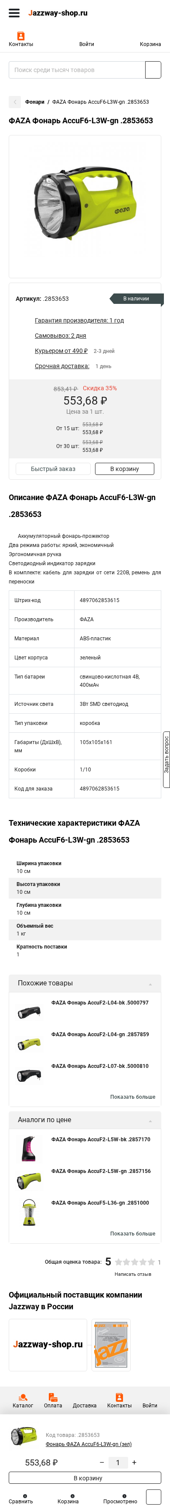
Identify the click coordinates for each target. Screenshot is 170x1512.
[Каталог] (14, 13)
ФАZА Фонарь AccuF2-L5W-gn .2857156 (101, 1171)
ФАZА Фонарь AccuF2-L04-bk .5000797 (100, 1003)
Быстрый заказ (53, 468)
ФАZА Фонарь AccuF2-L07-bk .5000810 (100, 1066)
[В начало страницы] (153, 1497)
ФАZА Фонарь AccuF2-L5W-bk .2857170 (100, 1139)
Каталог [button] (23, 1406)
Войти (86, 44)
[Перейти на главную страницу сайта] (65, 13)
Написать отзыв (133, 1274)
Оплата (53, 1406)
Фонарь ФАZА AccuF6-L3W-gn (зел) (89, 1444)
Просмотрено (120, 1502)
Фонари (34, 102)
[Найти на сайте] (153, 70)
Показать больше (132, 1097)
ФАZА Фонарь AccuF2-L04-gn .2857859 (100, 1034)
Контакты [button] (21, 44)
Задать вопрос (166, 755)
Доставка (85, 1406)
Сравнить (21, 1502)
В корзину (124, 468)
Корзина (150, 44)
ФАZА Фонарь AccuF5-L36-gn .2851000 (100, 1203)
